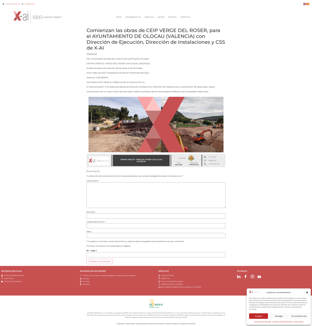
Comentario (93, 181)
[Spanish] (308, 4)
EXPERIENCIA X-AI (133, 17)
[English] (304, 4)
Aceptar (258, 316)
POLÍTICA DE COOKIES (262, 321)
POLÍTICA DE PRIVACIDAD (282, 321)
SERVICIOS (149, 17)
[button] (307, 292)
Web (89, 232)
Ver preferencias (298, 316)
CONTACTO (185, 17)
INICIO (119, 17)
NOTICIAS (172, 17)
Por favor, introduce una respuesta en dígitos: (109, 246)
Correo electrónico (96, 222)
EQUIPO (161, 17)
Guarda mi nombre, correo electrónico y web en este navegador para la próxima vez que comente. (136, 241)
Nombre (91, 212)
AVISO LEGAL (298, 321)
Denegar (279, 316)
